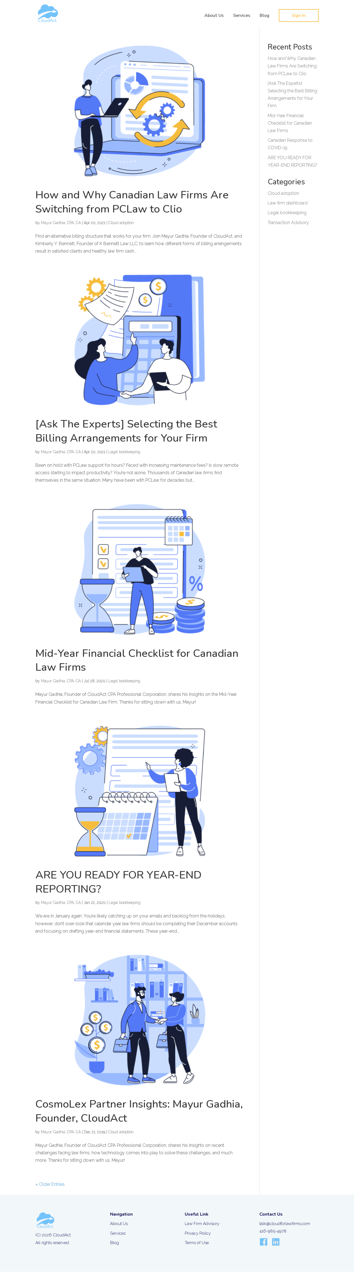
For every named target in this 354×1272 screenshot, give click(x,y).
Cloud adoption (121, 223)
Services (241, 16)
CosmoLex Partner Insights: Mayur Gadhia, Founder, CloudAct (139, 1111)
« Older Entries (50, 1184)
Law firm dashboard (288, 203)
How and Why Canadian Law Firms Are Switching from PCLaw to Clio (132, 202)
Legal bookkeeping (124, 452)
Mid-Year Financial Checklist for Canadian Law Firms (136, 660)
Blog (264, 16)
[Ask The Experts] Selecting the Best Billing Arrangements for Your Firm (126, 431)
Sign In (299, 15)
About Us (214, 16)
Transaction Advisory (288, 222)
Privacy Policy (198, 1233)
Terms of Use (197, 1242)
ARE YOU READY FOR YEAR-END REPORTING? (118, 882)
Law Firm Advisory (202, 1223)
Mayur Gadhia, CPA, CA (61, 223)
